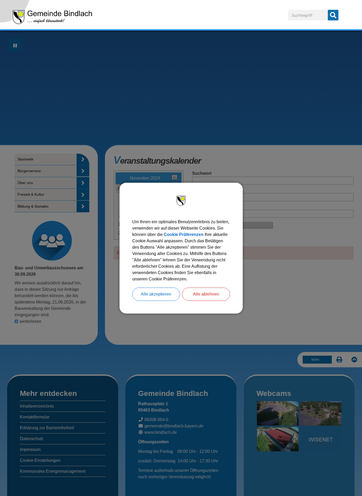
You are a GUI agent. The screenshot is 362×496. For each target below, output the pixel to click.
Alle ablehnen (206, 294)
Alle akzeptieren (156, 294)
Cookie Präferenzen (184, 234)
